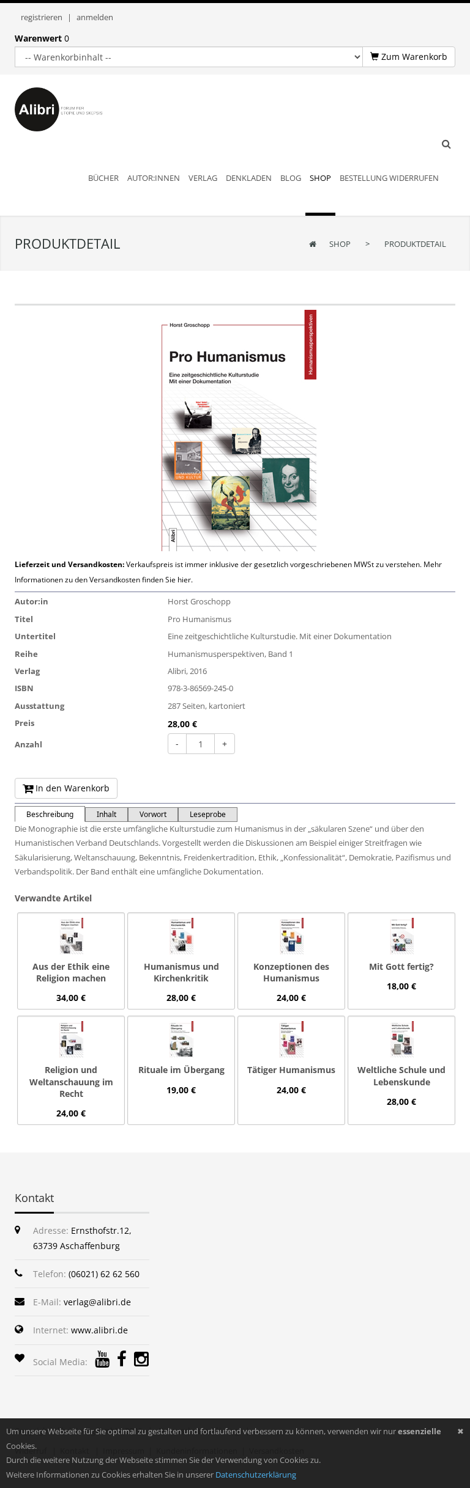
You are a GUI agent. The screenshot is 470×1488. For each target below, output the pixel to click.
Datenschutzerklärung (255, 1474)
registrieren (41, 17)
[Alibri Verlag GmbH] (70, 108)
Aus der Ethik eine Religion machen (71, 972)
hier (184, 579)
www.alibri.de (99, 1330)
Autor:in (31, 601)
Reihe (26, 653)
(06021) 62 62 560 (104, 1274)
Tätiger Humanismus (291, 1070)
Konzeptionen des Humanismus (291, 972)
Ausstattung (39, 705)
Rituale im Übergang (181, 1070)
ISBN (24, 688)
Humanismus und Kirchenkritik (181, 972)
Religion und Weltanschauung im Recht (71, 1081)
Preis (24, 722)
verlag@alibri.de (97, 1302)
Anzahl (28, 744)
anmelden (94, 17)
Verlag (27, 670)
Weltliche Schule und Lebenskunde (401, 1075)
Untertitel (35, 636)
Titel (24, 619)
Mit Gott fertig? (401, 966)
